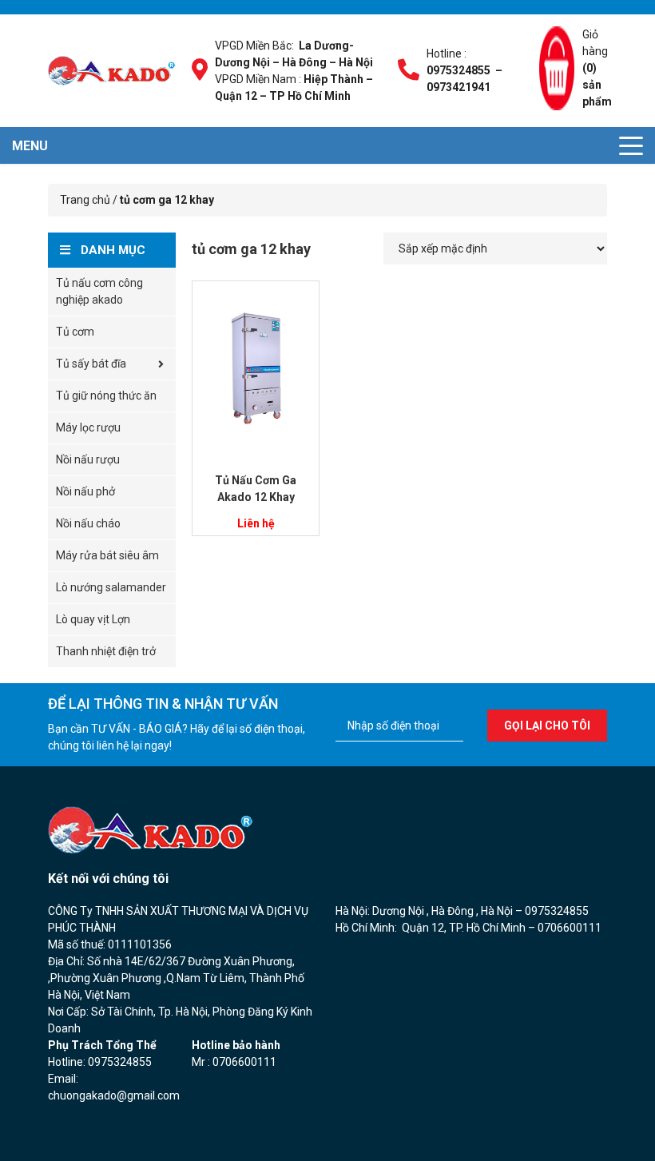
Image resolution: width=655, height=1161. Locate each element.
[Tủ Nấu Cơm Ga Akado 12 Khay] (256, 368)
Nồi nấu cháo (88, 523)
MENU (30, 145)
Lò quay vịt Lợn (93, 619)
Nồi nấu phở (85, 491)
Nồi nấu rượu (88, 459)
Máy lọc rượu (88, 427)
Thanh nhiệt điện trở (106, 651)
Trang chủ (85, 199)
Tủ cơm (75, 331)
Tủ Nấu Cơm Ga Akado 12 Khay (255, 488)
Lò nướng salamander (111, 587)
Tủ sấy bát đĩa (91, 363)
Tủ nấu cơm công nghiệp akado (99, 291)
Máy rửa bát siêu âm (107, 555)
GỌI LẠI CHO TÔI (547, 725)
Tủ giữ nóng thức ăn (106, 395)
